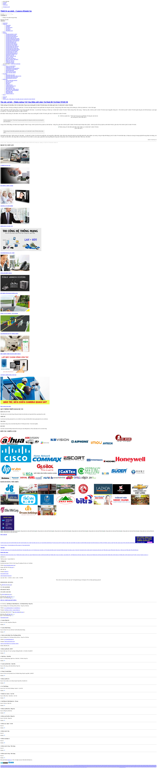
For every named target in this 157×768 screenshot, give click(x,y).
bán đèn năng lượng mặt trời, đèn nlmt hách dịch (93, 766)
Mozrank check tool (91, 767)
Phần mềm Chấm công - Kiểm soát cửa (118, 549)
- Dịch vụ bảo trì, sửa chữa (10, 71)
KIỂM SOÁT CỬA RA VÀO (6, 226)
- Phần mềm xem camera (10, 74)
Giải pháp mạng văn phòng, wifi (39, 549)
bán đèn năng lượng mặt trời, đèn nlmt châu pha (84, 766)
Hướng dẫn (5, 79)
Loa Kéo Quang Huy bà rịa (39, 765)
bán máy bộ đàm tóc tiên (69, 767)
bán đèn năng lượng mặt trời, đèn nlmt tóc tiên (140, 766)
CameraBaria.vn (17, 607)
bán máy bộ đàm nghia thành (41, 767)
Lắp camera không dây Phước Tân (130, 765)
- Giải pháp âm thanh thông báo (11, 36)
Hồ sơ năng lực (19, 545)
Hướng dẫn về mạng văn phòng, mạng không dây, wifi (61, 554)
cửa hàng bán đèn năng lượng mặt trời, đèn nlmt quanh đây (28, 767)
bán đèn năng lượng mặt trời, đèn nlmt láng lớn (149, 766)
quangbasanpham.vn (113, 767)
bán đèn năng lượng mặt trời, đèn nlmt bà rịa (71, 766)
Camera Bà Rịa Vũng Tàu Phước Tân (106, 765)
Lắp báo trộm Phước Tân (113, 765)
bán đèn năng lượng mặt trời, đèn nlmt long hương (110, 766)
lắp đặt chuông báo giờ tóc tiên (37, 766)
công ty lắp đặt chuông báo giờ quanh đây (63, 766)
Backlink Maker (99, 767)
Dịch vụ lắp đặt (3, 534)
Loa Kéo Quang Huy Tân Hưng (5, 765)
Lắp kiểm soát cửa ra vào (36, 542)
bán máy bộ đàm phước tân (46, 767)
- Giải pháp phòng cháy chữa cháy (12, 46)
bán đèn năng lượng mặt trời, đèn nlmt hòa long (115, 766)
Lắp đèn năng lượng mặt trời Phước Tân (121, 765)
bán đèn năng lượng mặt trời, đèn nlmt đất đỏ (123, 766)
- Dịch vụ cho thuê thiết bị (10, 66)
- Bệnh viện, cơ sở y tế (9, 60)
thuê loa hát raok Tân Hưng (47, 765)
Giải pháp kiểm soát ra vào (27, 549)
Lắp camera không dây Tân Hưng (127, 765)
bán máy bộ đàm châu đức (34, 767)
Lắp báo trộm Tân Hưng (111, 765)
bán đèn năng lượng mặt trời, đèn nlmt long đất (132, 766)
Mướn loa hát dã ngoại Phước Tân (28, 765)
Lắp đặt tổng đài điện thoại (47, 542)
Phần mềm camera (107, 549)
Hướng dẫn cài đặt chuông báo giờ (126, 554)
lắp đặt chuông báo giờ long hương (16, 766)
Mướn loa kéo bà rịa (17, 765)
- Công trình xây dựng (9, 62)
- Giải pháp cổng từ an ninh (10, 35)
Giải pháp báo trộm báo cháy (97, 549)
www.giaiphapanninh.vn (9, 607)
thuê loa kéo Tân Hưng (19, 765)
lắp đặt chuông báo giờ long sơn (13, 766)
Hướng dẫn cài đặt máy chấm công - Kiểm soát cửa (82, 554)
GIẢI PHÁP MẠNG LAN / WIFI (7, 252)
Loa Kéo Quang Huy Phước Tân (8, 765)
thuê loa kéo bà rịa (23, 765)
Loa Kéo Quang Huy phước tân (42, 765)
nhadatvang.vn (108, 767)
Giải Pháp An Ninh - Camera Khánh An (12, 609)
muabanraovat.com (105, 767)
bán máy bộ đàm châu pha (39, 767)
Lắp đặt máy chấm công (65, 542)
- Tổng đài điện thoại (9, 87)
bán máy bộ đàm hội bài (67, 767)
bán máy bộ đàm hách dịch (44, 767)
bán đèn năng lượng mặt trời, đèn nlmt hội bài (136, 766)
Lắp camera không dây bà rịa (133, 765)
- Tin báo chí (7, 29)
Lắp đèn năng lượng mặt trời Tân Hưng (118, 765)
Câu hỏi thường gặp (12, 545)
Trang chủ (5, 96)
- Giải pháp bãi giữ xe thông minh (12, 48)
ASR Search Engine (125, 767)
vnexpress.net (117, 767)
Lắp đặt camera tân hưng (98, 765)
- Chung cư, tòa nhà (9, 57)
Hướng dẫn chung (4, 552)
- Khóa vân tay (8, 82)
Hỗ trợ (4, 94)
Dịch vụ (4, 64)
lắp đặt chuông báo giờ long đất (32, 766)
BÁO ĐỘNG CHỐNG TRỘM (6, 185)
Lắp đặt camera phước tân (100, 765)
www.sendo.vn (104, 767)
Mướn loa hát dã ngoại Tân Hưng (25, 765)
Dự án (4, 31)
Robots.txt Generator (100, 767)
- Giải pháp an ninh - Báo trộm (11, 43)
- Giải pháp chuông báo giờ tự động (12, 38)
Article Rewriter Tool (95, 767)
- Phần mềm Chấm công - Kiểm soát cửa (13, 75)
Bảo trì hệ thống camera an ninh (107, 542)
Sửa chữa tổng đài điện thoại (129, 542)
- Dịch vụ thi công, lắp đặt (10, 72)
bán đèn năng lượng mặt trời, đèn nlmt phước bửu (153, 766)
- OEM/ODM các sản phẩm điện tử (12, 68)
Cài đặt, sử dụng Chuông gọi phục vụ (141, 554)
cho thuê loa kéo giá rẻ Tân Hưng (54, 765)
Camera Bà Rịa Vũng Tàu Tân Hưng (102, 765)
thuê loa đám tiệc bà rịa (84, 765)
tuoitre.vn (116, 767)
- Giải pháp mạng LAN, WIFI (11, 51)
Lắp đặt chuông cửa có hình (26, 542)
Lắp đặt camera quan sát (5, 542)
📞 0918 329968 (3, 594)
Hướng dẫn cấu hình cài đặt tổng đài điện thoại (41, 554)
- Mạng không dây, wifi (10, 88)
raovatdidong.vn (110, 767)
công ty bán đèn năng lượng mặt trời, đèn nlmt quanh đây (23, 767)
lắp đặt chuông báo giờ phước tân (7, 766)
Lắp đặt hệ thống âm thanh (85, 542)
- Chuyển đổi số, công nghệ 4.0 (11, 69)
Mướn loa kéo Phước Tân (15, 765)
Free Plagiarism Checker (93, 767)
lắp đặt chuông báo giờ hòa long (20, 766)
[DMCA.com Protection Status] (4, 763)
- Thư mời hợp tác (8, 27)
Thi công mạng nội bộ (56, 542)
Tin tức (4, 97)
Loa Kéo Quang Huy (34, 765)
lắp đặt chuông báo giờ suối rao (53, 766)
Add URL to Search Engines (85, 767)
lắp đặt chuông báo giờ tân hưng (10, 766)
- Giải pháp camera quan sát (10, 37)
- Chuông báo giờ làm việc (10, 85)
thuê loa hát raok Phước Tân (50, 765)
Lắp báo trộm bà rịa (115, 765)
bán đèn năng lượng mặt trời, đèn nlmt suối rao (9, 767)
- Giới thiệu (7, 26)
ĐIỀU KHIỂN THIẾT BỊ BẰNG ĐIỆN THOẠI (10, 353)
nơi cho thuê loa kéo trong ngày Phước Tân (67, 765)
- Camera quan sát (8, 84)
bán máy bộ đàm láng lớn (74, 767)
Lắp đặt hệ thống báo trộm (15, 542)
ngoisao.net (118, 767)
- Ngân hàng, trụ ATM (9, 55)
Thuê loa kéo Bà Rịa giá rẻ (9, 641)
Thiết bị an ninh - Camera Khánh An (16, 11)
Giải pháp (5, 32)
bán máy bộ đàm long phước (58, 767)
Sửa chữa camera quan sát (119, 542)
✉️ (14, 596)
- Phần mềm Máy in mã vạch (11, 78)
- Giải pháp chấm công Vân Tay (11, 47)
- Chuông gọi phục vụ (9, 93)
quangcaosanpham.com (115, 767)
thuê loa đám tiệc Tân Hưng (80, 765)
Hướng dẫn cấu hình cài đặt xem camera (24, 554)
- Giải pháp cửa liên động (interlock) (12, 39)
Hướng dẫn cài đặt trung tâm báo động (99, 554)
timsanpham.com (111, 767)
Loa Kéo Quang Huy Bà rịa (11, 765)
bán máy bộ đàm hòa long (56, 767)
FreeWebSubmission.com (90, 767)
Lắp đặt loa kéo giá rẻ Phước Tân (147, 765)
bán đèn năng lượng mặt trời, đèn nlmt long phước (119, 766)
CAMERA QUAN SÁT (5, 165)
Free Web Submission (83, 767)
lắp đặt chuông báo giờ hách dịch (4, 766)
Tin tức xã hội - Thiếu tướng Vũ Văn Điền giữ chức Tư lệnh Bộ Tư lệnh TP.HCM (19, 99)
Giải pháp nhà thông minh (51, 549)
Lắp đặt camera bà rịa (96, 765)
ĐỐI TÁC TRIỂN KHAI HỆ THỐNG (8, 600)
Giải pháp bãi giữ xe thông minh (85, 549)
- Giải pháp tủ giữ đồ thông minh (11, 50)
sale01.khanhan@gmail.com (5, 575)
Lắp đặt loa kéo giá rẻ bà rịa (150, 765)
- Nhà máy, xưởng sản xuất (10, 56)
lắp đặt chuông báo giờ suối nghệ (40, 766)
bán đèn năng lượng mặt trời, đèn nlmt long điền (127, 766)
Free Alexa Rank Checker (97, 767)
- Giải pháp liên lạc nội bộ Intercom (12, 40)
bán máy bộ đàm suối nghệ (72, 767)
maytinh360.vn (107, 767)
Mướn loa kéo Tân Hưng (13, 765)
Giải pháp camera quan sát (5, 549)
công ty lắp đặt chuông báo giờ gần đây (60, 766)
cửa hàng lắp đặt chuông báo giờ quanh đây (67, 766)
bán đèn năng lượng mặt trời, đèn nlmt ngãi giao (80, 766)
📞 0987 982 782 (4, 584)
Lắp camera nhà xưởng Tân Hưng (136, 765)
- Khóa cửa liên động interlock (11, 80)
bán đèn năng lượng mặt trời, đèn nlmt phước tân (97, 766)
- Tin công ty (7, 28)
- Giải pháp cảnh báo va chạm (11, 34)
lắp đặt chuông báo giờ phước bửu (46, 766)
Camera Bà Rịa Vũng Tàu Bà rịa (109, 765)
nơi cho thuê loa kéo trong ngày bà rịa (71, 765)
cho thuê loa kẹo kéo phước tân (2, 765)
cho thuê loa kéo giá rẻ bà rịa (60, 765)
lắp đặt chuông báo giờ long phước (23, 766)
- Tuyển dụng (8, 25)
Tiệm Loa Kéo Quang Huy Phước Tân (89, 765)
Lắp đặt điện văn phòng (75, 542)
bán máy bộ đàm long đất (65, 767)
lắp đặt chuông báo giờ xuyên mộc (49, 766)
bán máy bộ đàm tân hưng (48, 767)
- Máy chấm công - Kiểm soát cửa (12, 89)
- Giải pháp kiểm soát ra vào (10, 41)
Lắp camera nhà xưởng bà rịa (141, 765)
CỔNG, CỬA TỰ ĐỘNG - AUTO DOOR (9, 313)
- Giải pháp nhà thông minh (10, 42)
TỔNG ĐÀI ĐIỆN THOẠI (6, 273)
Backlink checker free (87, 767)
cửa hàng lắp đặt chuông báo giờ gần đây (56, 766)
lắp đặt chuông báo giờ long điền (29, 766)
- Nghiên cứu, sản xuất (9, 67)
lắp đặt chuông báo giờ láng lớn (43, 766)
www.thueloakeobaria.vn (9, 639)
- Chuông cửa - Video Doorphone (12, 90)
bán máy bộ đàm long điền (63, 767)
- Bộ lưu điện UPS (9, 92)
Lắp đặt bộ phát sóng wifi (96, 542)
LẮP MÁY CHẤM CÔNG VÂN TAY (8, 374)
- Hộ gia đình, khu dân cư (10, 58)
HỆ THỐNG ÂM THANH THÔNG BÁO (9, 293)
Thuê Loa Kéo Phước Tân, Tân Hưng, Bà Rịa (9, 643)
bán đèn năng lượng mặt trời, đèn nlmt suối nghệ (144, 766)
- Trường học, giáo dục (9, 61)
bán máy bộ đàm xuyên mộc (79, 767)
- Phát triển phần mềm (9, 70)
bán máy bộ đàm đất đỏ (61, 767)
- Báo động (7, 83)
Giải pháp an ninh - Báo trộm (73, 549)
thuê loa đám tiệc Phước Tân (82, 765)
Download (5, 73)
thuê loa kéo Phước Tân (21, 765)
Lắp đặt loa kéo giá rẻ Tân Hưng (144, 765)
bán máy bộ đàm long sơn (51, 767)
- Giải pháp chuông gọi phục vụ (11, 52)
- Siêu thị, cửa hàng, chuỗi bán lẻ (11, 59)
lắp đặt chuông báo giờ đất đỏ (26, 766)
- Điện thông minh (9, 91)
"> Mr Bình (15, 63)
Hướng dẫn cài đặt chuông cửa (114, 554)
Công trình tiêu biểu (26, 545)
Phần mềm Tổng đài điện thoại (132, 549)
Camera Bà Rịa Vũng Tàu (94, 765)
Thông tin (5, 24)
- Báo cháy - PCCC (9, 81)
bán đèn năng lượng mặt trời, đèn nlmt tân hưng (101, 766)
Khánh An (6, 571)
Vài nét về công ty (4, 545)
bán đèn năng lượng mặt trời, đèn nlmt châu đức (75, 766)
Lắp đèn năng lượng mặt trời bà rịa (124, 765)
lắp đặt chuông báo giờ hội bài (35, 766)
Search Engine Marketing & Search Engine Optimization (121, 767)
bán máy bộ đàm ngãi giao (36, 767)
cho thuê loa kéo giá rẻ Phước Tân (57, 765)
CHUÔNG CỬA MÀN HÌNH (6, 205)
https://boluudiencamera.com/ (9, 565)
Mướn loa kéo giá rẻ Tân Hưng (86, 765)
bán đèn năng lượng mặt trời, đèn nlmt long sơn (106, 766)
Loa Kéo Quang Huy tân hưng (44, 765)
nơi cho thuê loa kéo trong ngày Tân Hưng (63, 765)
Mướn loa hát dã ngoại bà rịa (31, 765)
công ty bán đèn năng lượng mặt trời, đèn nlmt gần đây (18, 767)
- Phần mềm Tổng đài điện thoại (11, 77)
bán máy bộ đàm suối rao (81, 767)
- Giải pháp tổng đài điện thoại (11, 53)
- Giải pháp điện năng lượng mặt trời (12, 49)
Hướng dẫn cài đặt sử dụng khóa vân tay (8, 554)
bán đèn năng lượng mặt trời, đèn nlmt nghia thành (88, 766)
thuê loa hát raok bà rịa (52, 765)
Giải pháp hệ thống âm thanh (61, 549)
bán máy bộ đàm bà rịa (32, 767)
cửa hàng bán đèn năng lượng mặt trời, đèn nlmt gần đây (13, 767)
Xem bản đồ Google (4, 573)
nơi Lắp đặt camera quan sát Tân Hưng (152, 765)
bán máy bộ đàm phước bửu (76, 767)
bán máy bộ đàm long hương (53, 767)
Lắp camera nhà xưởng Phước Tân (138, 765)
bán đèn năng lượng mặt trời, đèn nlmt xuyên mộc (4, 767)
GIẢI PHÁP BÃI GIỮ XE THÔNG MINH (9, 333)
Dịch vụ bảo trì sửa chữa (5, 406)
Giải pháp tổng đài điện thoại (16, 549)
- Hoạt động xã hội (9, 30)
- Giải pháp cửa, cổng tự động (11, 45)
